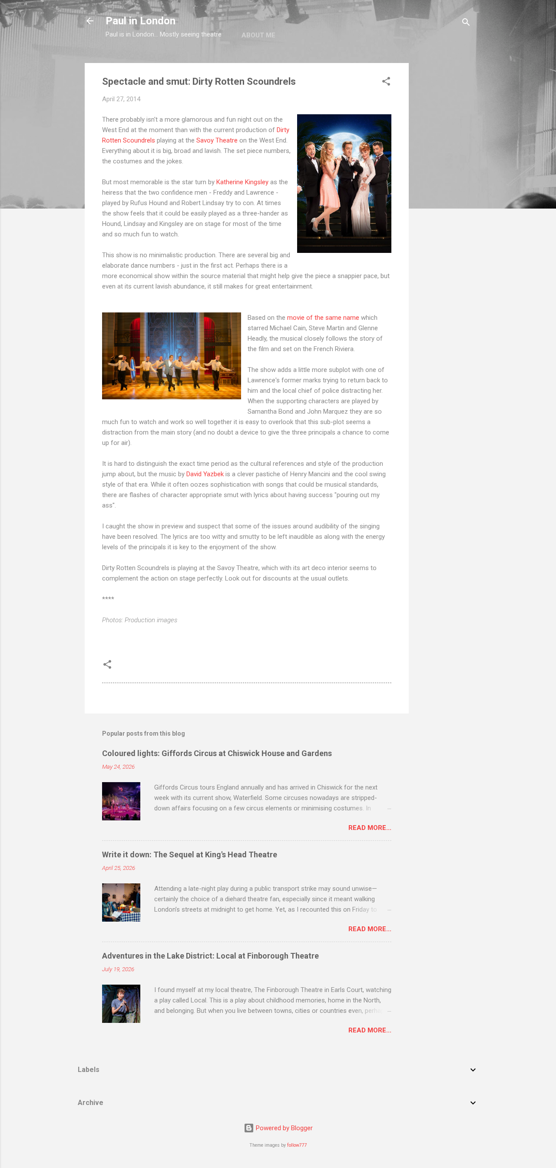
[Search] (466, 23)
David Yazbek (205, 474)
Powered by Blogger (283, 1128)
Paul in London (140, 21)
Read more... (369, 828)
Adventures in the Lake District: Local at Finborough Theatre (210, 955)
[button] (386, 83)
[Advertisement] (443, 193)
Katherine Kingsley (242, 182)
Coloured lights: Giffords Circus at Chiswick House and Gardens (217, 753)
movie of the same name (323, 318)
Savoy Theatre (217, 140)
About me (258, 35)
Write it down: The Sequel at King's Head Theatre (189, 854)
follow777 (297, 1145)
